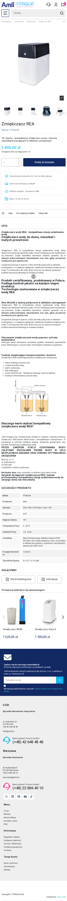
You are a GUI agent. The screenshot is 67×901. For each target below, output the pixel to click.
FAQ (5, 824)
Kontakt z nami (10, 821)
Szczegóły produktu (25, 213)
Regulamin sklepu (12, 837)
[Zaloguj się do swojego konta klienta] (48, 4)
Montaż (7, 814)
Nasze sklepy (10, 817)
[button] (4, 617)
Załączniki (43, 213)
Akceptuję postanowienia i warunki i (33, 690)
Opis (11, 213)
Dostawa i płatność (12, 840)
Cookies (7, 850)
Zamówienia (9, 866)
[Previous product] (63, 21)
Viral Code (61, 897)
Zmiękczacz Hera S (45, 629)
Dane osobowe (10, 863)
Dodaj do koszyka (44, 162)
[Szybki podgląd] (31, 598)
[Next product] (65, 21)
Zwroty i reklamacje (12, 843)
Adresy (7, 870)
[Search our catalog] (62, 13)
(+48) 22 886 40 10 (27, 788)
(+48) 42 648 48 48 (27, 742)
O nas (6, 811)
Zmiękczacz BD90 (12, 629)
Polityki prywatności (42, 688)
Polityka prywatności (13, 847)
